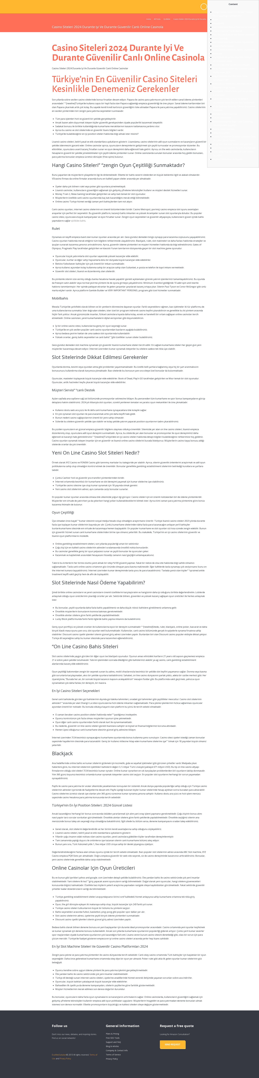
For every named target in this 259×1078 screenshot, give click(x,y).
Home (148, 19)
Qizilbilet (166, 19)
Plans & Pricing (112, 1033)
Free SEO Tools (113, 1038)
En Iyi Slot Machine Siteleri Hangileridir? (233, 144)
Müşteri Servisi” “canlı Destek (227, 30)
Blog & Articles (112, 1046)
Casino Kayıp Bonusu (223, 129)
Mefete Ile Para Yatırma (225, 113)
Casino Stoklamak (222, 117)
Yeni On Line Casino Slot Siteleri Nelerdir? (234, 34)
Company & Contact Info (117, 1050)
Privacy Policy (65, 1058)
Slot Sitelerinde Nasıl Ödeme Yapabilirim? (233, 42)
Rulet (215, 19)
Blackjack (217, 53)
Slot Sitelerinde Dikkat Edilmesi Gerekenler (234, 27)
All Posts (157, 19)
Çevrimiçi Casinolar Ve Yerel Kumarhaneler (234, 147)
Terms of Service (113, 1054)
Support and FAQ (113, 1042)
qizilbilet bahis (78, 220)
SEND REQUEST (172, 1044)
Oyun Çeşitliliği (220, 38)
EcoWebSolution (59, 1054)
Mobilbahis (218, 23)
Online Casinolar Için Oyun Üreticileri (231, 64)
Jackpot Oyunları (221, 132)
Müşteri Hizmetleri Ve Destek (228, 159)
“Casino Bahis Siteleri (223, 45)
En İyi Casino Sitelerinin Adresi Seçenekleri (234, 49)
